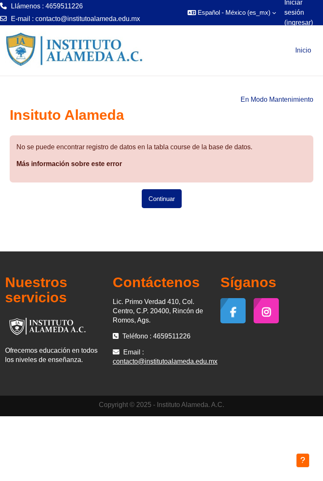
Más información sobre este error (69, 163)
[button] (232, 12)
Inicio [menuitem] (303, 50)
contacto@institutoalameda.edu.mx (87, 18)
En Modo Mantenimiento (277, 99)
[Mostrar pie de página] (303, 460)
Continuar (161, 198)
